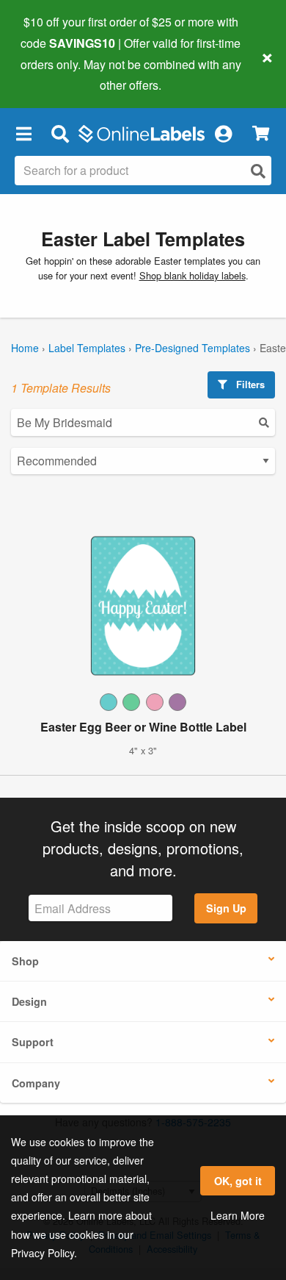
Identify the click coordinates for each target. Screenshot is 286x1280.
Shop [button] (25, 961)
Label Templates (86, 347)
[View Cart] (260, 133)
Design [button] (29, 1001)
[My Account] (223, 133)
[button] (23, 133)
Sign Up (226, 908)
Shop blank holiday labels (192, 275)
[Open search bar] (59, 133)
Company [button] (36, 1083)
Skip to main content (53, 74)
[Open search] (258, 171)
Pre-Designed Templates (192, 347)
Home (25, 347)
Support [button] (33, 1041)
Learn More (237, 1215)
